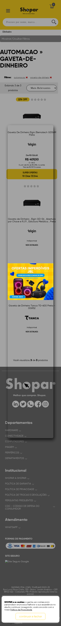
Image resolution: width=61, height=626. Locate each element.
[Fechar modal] (51, 165)
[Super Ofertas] (30, 281)
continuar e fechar (30, 616)
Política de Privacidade (21, 609)
